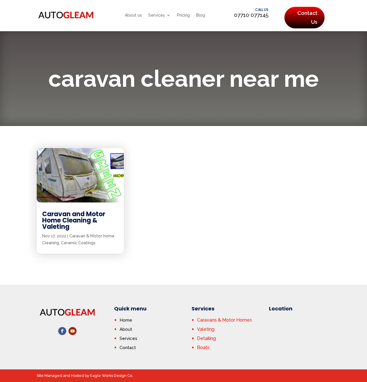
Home (126, 320)
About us (133, 15)
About (126, 329)
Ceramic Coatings (78, 243)
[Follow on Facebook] (62, 331)
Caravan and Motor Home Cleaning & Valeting (73, 220)
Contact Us (307, 17)
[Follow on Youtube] (73, 331)
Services (156, 15)
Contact (128, 347)
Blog (200, 15)
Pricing (183, 15)
